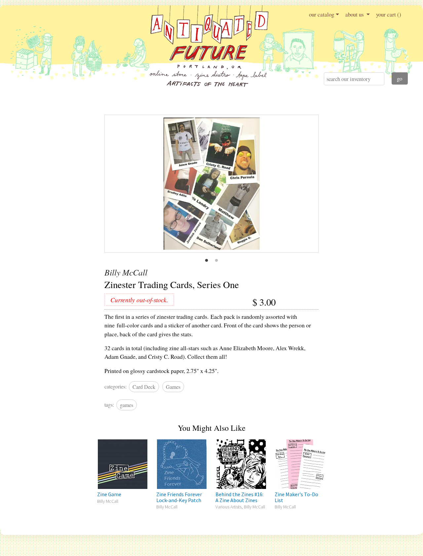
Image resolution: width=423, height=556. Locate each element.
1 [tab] (206, 260)
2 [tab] (216, 260)
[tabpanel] (211, 184)
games (126, 404)
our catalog (321, 14)
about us (355, 14)
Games (173, 386)
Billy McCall (125, 272)
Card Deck (144, 386)
